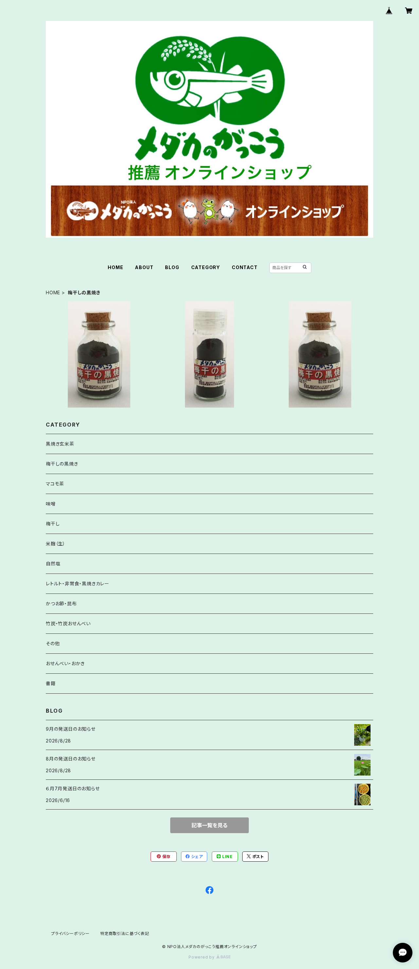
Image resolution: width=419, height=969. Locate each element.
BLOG (172, 267)
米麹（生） (55, 543)
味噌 (51, 503)
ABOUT (144, 267)
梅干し (53, 523)
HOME (115, 267)
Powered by (202, 957)
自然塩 (53, 563)
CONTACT (245, 267)
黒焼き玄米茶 (60, 444)
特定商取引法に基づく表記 (124, 933)
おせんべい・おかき (65, 663)
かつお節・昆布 (61, 603)
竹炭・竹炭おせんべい (68, 623)
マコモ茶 (55, 483)
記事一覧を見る (209, 825)
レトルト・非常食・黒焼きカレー (77, 583)
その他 (53, 643)
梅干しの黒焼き (62, 463)
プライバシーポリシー (70, 933)
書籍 (51, 683)
